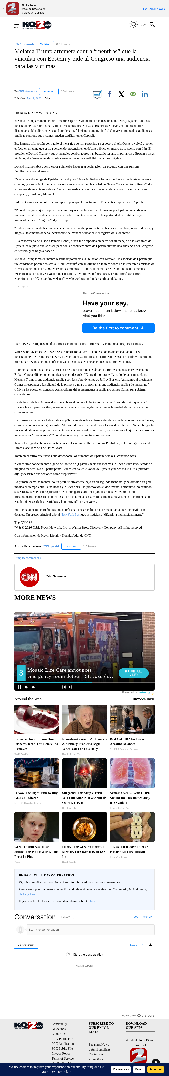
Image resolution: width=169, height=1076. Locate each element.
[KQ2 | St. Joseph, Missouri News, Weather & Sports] (39, 24)
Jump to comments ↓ (27, 558)
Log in (137, 916)
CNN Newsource (27, 91)
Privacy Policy (61, 1053)
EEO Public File (62, 1038)
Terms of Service (63, 1058)
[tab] (26, 945)
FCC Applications (63, 1043)
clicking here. (27, 894)
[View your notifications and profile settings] (150, 945)
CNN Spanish (51, 546)
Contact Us (59, 1034)
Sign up (147, 916)
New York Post (70, 514)
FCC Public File (62, 1048)
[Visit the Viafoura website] (146, 1015)
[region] (84, 966)
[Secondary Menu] (19, 24)
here (93, 901)
